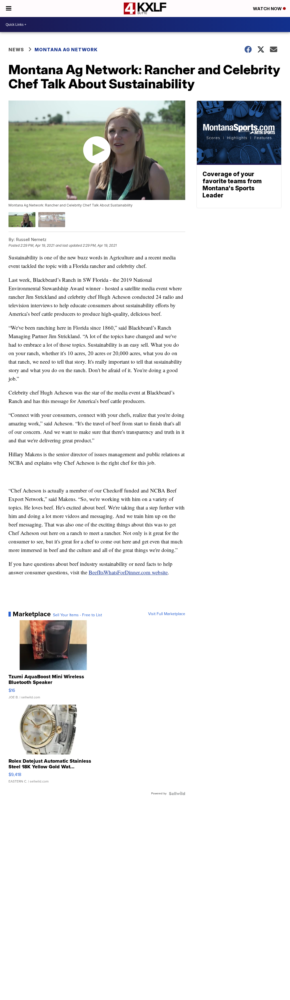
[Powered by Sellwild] (177, 794)
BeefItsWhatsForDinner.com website (128, 572)
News (16, 49)
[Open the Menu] (8, 8)
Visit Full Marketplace (166, 614)
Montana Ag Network (66, 49)
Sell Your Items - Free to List (77, 615)
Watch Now (268, 8)
